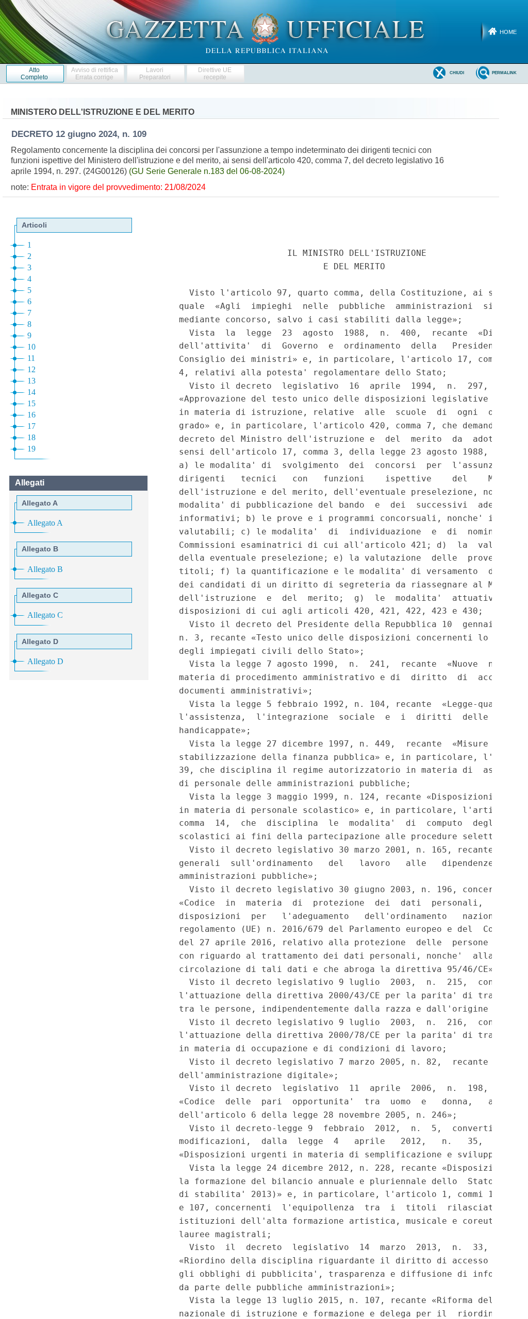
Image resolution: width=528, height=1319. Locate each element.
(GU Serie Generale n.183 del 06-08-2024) (207, 171)
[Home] (264, 31)
